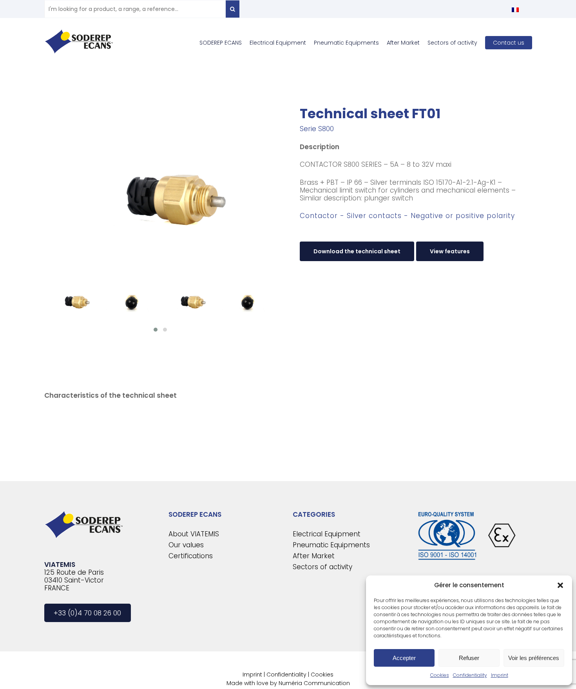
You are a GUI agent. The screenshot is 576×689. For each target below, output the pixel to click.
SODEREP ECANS (194, 514)
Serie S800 (317, 128)
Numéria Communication (314, 683)
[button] (560, 585)
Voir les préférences (533, 658)
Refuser (469, 658)
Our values (186, 545)
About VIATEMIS (193, 534)
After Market (314, 556)
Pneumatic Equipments (331, 545)
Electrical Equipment (326, 534)
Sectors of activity (322, 567)
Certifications (190, 556)
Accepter (404, 658)
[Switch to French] (515, 9)
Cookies (439, 675)
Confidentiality (470, 675)
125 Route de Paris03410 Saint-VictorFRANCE (74, 580)
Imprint (499, 675)
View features (450, 251)
